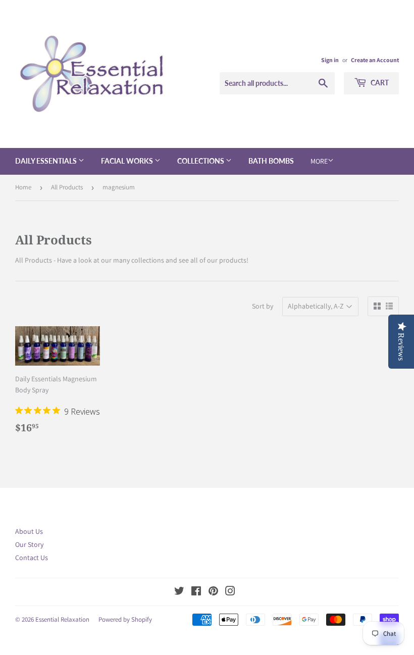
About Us (29, 531)
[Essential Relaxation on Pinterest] (213, 592)
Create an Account (375, 60)
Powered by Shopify (125, 619)
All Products (67, 187)
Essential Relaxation (62, 619)
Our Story (29, 544)
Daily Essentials (46, 161)
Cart (379, 82)
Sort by (262, 306)
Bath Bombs (271, 161)
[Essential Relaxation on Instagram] (230, 592)
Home (23, 187)
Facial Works (127, 161)
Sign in (330, 60)
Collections (201, 161)
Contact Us (31, 557)
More (319, 161)
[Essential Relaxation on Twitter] (179, 592)
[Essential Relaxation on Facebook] (196, 592)
